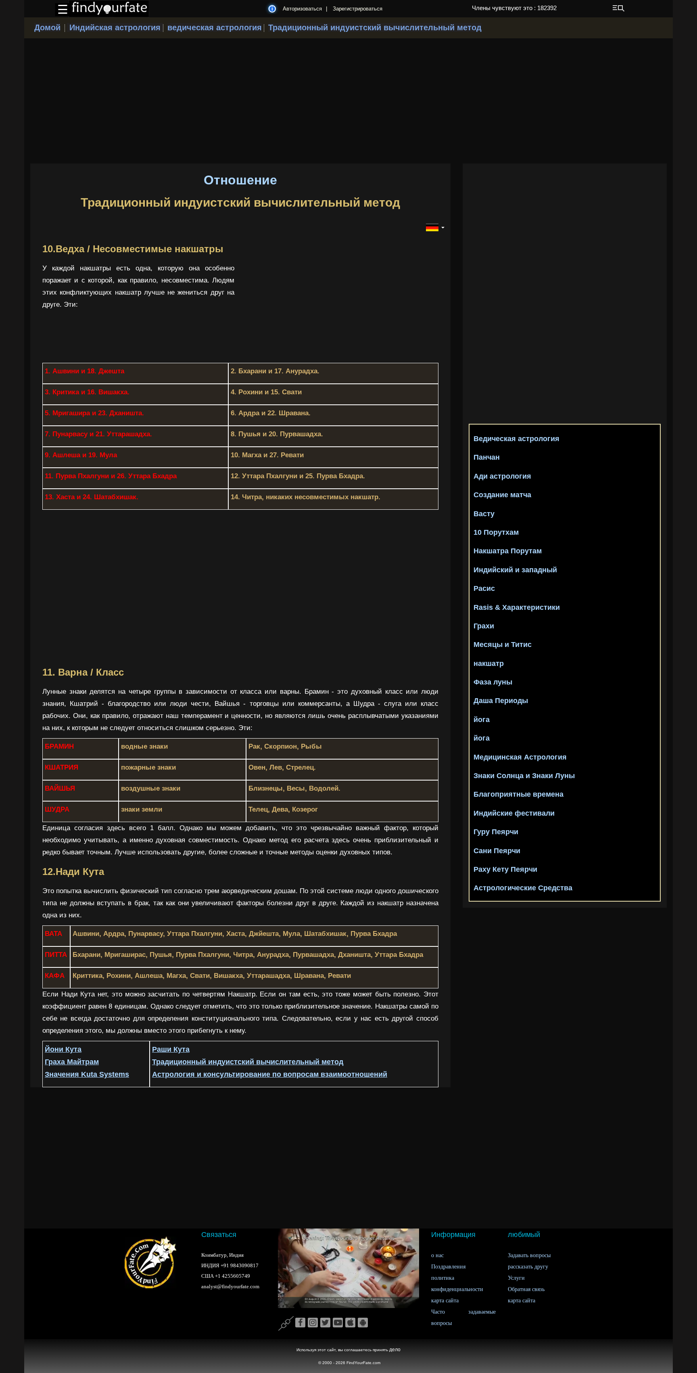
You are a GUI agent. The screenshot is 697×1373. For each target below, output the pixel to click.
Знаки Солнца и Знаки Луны (524, 776)
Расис (484, 588)
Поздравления (448, 1267)
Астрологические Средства (523, 888)
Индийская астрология (115, 27)
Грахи (484, 626)
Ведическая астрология (516, 439)
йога (482, 720)
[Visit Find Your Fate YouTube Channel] (338, 1323)
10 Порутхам (496, 532)
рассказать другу (528, 1267)
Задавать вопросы (529, 1255)
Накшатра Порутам (508, 551)
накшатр (489, 663)
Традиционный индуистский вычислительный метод (375, 27)
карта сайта (445, 1301)
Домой (47, 27)
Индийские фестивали (514, 813)
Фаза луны (493, 682)
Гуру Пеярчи (496, 832)
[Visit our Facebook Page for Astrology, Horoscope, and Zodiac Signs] (300, 1323)
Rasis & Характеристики (517, 607)
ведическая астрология (214, 27)
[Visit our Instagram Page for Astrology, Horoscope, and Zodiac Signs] (313, 1323)
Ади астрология (502, 476)
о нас (437, 1255)
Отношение (240, 180)
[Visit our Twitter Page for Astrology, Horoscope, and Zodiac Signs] (325, 1323)
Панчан (487, 457)
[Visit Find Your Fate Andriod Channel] (363, 1323)
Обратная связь (526, 1289)
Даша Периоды (501, 701)
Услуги (516, 1278)
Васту (484, 514)
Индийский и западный (515, 570)
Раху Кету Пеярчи (505, 869)
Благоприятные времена (518, 794)
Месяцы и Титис (503, 644)
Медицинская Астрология (520, 757)
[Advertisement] (348, 100)
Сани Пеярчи (497, 851)
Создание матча (502, 495)
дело (395, 1349)
